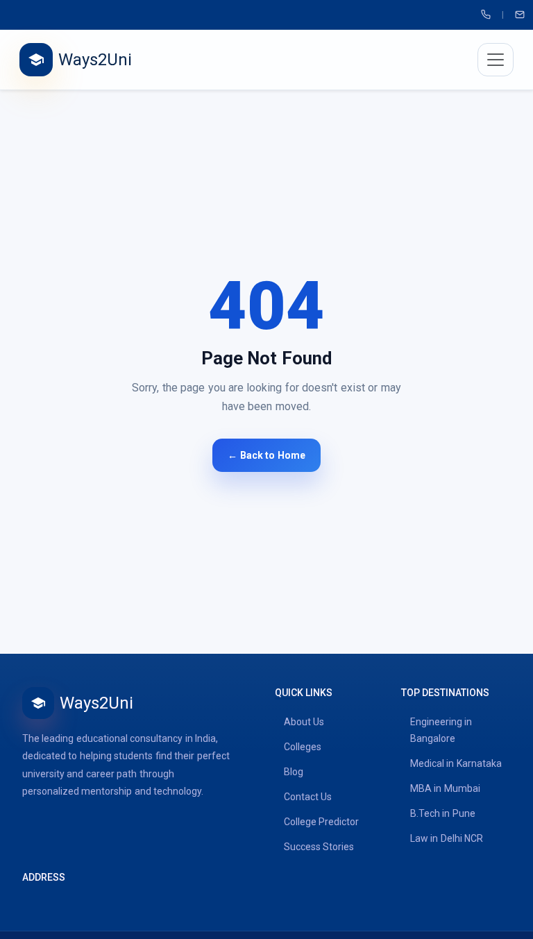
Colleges (302, 746)
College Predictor (321, 821)
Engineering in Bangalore (441, 730)
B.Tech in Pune (442, 813)
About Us (304, 721)
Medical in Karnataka (456, 763)
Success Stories (319, 846)
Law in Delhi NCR (446, 838)
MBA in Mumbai (445, 788)
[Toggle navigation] (495, 59)
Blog (293, 771)
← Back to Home (266, 455)
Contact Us (308, 796)
